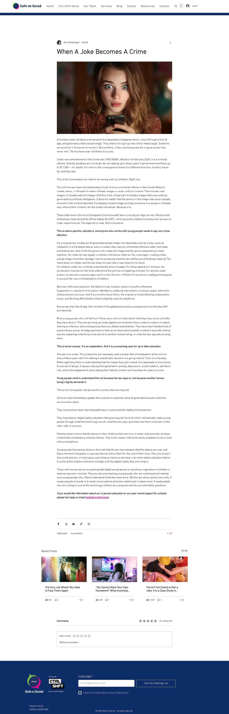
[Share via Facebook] (58, 523)
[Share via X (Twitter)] (65, 523)
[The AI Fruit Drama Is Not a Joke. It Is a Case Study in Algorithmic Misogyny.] (165, 569)
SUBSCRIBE (85, 676)
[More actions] (170, 43)
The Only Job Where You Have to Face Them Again (62, 589)
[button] (181, 6)
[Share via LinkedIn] (73, 523)
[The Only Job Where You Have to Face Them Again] (64, 569)
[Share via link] (81, 523)
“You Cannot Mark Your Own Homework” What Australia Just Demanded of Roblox (112, 589)
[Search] (176, 6)
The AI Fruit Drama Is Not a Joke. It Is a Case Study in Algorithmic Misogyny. (162, 589)
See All (184, 551)
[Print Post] (88, 523)
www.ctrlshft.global (56, 691)
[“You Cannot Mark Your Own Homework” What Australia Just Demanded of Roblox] (114, 569)
